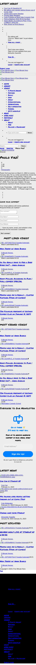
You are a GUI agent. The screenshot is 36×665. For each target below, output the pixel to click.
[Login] (4, 59)
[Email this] (4, 197)
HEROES (7, 86)
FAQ (9, 124)
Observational (13, 104)
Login (10, 64)
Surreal (11, 109)
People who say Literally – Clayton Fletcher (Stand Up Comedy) (17, 296)
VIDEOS (7, 88)
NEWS (6, 113)
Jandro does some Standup (14, 14)
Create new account (22, 64)
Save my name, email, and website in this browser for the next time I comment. (16, 228)
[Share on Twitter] (4, 194)
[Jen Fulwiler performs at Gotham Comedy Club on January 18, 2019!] (14, 305)
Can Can (4, 485)
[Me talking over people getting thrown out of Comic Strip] (18, 490)
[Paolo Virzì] (7, 150)
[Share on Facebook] (4, 192)
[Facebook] (4, 28)
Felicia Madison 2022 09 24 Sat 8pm (17, 19)
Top (1, 571)
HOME (6, 84)
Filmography (5, 170)
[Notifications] (4, 44)
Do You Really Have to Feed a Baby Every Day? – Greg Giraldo (16, 263)
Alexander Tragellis (8, 517)
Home (2, 148)
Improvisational (14, 102)
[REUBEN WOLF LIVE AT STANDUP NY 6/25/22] (14, 528)
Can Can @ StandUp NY (13, 8)
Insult (10, 99)
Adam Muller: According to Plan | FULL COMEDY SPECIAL (18, 21)
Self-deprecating (14, 106)
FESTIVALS (8, 118)
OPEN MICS (8, 115)
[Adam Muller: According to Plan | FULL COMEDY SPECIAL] (14, 273)
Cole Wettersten (7, 503)
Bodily (10, 95)
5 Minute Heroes (14, 90)
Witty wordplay (14, 111)
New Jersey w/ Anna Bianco (14, 24)
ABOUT (7, 120)
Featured (11, 93)
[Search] (4, 130)
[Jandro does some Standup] (16, 507)
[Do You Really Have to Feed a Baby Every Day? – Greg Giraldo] (14, 256)
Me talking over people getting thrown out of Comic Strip (15, 498)
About (10, 122)
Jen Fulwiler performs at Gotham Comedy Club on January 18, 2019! (16, 312)
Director (10, 148)
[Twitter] (4, 29)
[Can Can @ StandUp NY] (18, 477)
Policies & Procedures (16, 127)
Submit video (5, 68)
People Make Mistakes (12, 15)
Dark (10, 97)
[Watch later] (4, 31)
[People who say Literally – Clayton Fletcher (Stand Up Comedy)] (14, 289)
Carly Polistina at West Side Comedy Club (19, 17)
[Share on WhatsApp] (4, 196)
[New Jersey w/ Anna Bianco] (14, 243)
